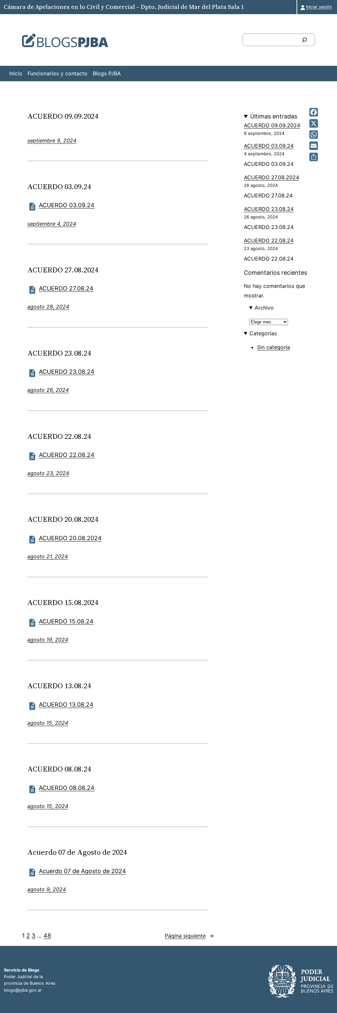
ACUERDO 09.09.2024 (62, 116)
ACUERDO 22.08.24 (59, 436)
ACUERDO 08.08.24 (59, 769)
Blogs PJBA (107, 73)
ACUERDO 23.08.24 (59, 353)
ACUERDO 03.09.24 (59, 186)
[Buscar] (304, 39)
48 (47, 935)
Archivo (264, 307)
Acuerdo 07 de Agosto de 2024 (77, 852)
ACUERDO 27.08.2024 (62, 270)
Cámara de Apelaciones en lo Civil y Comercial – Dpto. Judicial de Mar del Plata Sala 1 (124, 7)
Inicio (15, 73)
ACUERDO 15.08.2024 (62, 602)
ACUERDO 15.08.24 (66, 621)
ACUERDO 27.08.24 (66, 288)
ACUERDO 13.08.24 (59, 685)
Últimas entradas (273, 116)
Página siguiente (189, 935)
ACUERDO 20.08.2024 (62, 519)
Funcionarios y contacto (58, 73)
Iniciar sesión (319, 6)
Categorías (263, 333)
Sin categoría (273, 347)
